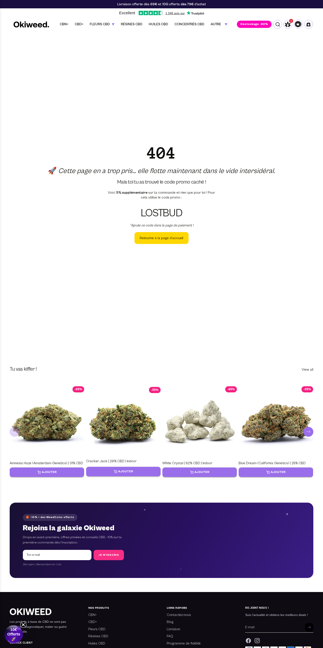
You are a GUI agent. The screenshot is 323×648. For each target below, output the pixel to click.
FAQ (170, 636)
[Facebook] (248, 640)
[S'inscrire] (309, 627)
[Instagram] (257, 640)
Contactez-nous (179, 615)
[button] (13, 634)
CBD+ (92, 622)
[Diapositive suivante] (308, 432)
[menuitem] (218, 24)
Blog (170, 622)
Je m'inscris (108, 555)
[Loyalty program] (298, 24)
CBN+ (92, 615)
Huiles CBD (96, 643)
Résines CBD (98, 636)
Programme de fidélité (184, 643)
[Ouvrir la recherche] (278, 24)
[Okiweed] (31, 24)
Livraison (173, 629)
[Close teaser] (23, 625)
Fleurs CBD (96, 629)
